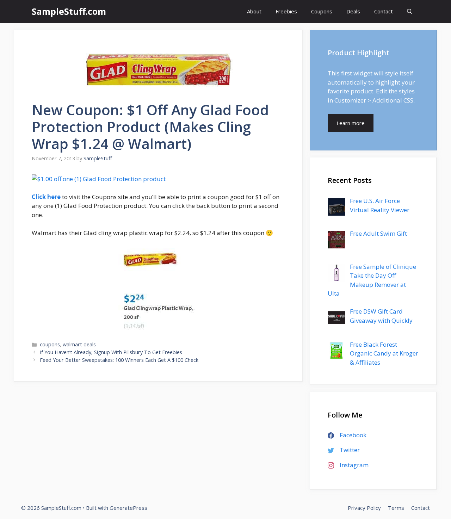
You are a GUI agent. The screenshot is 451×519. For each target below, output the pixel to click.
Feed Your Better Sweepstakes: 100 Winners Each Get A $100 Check (119, 360)
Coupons (321, 11)
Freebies (286, 11)
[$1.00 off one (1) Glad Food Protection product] (99, 179)
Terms (396, 507)
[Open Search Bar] (409, 11)
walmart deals (79, 344)
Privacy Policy (364, 507)
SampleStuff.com (69, 11)
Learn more (350, 122)
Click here (46, 197)
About (254, 11)
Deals (353, 11)
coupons (50, 344)
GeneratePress (128, 507)
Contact (383, 11)
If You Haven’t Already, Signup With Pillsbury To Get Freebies (111, 352)
